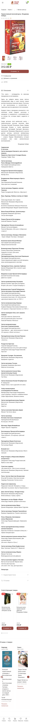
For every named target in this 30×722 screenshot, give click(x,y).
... (14, 9)
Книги (10, 9)
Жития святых (22, 9)
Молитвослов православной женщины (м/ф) (6, 608)
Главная (3, 9)
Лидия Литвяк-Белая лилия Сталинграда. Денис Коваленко (22, 673)
